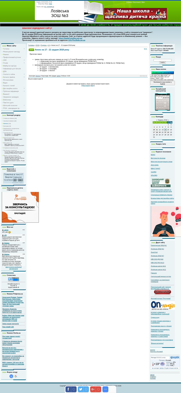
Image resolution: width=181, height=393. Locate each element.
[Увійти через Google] (16, 376)
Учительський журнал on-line (161, 276)
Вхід (143, 2)
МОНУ (153, 155)
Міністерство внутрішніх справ (161, 162)
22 (168, 132)
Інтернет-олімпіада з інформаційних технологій (160, 313)
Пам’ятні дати (7, 138)
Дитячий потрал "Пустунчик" (161, 298)
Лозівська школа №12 (158, 269)
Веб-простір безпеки (158, 158)
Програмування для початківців (162, 340)
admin (58, 76)
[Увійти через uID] (11, 376)
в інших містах (173, 368)
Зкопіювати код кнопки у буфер (162, 83)
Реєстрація (137, 2)
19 (160, 132)
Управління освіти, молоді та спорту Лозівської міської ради (161, 190)
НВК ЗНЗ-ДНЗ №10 (157, 263)
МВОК (152, 375)
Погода (153, 357)
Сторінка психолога (9, 148)
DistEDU (153, 377)
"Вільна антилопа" (157, 343)
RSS (50, 4)
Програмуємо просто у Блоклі (161, 326)
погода (152, 350)
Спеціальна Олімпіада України (161, 195)
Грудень (43, 45)
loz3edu (153, 378)
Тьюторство (7, 132)
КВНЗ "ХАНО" (155, 168)
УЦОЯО (153, 172)
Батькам (6, 126)
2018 (37, 45)
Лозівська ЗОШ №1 (157, 249)
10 (154, 130)
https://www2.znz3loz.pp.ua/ (70, 38)
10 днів (166, 368)
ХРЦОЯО (154, 175)
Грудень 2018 (162, 120)
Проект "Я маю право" (10, 155)
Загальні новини (8, 121)
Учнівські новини (8, 118)
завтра (161, 368)
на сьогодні (155, 368)
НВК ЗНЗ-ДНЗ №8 (157, 259)
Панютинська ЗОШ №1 (159, 245)
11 (157, 130)
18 (157, 132)
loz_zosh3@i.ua (49, 6)
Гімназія (154, 273)
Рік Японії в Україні (9, 150)
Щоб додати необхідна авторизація (14, 268)
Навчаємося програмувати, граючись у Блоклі (160, 330)
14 (49, 45)
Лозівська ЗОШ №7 (157, 256)
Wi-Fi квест (6, 143)
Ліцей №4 (154, 252)
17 (154, 132)
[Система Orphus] (13, 183)
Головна (129, 2)
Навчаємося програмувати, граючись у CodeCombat (160, 335)
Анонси (5, 123)
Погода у (165, 360)
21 (165, 132)
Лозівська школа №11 (158, 266)
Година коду (155, 317)
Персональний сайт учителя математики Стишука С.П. (161, 288)
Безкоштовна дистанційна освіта (162, 198)
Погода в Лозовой (156, 351)
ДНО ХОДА (154, 165)
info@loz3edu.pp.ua (76, 40)
